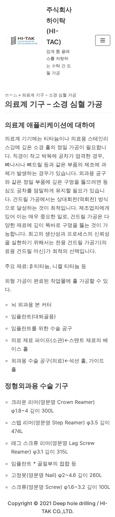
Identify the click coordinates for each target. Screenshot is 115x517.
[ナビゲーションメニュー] (102, 40)
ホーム (11, 94)
